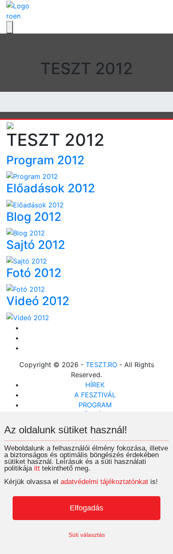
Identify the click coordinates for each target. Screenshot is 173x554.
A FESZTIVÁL (95, 395)
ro (9, 16)
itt (37, 468)
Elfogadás (86, 508)
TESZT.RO (101, 364)
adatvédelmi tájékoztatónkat (104, 482)
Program (95, 405)
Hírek (95, 385)
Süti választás (86, 534)
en (17, 16)
